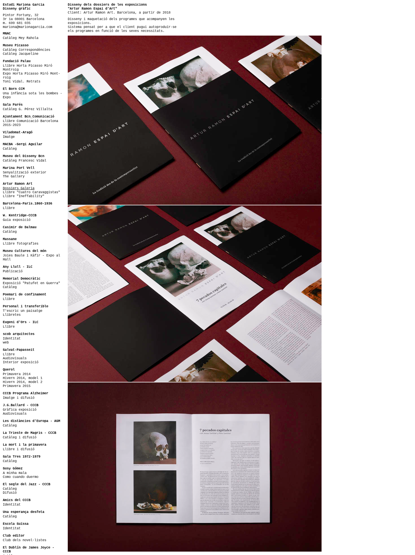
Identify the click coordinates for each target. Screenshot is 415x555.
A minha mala (15, 473)
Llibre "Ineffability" (23, 196)
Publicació (13, 271)
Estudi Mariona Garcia (23, 5)
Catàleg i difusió (19, 437)
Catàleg (10, 149)
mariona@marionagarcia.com (27, 27)
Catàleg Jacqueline (20, 54)
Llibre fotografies (20, 244)
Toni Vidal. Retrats (21, 82)
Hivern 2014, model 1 (22, 378)
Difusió (10, 493)
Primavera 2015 (16, 386)
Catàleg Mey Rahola (20, 38)
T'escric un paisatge (22, 311)
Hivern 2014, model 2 (22, 382)
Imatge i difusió (18, 398)
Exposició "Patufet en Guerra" (31, 283)
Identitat (12, 339)
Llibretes (12, 315)
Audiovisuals (15, 358)
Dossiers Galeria (18, 188)
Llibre (9, 208)
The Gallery (14, 177)
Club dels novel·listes (24, 540)
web (6, 343)
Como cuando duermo (20, 477)
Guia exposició (16, 220)
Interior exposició (20, 362)
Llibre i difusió (18, 449)
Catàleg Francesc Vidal (24, 161)
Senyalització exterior (24, 173)
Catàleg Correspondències (26, 50)
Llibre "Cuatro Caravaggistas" (31, 192)
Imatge (9, 137)
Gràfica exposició (19, 410)
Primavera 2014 (16, 374)
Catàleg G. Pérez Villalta (27, 109)
